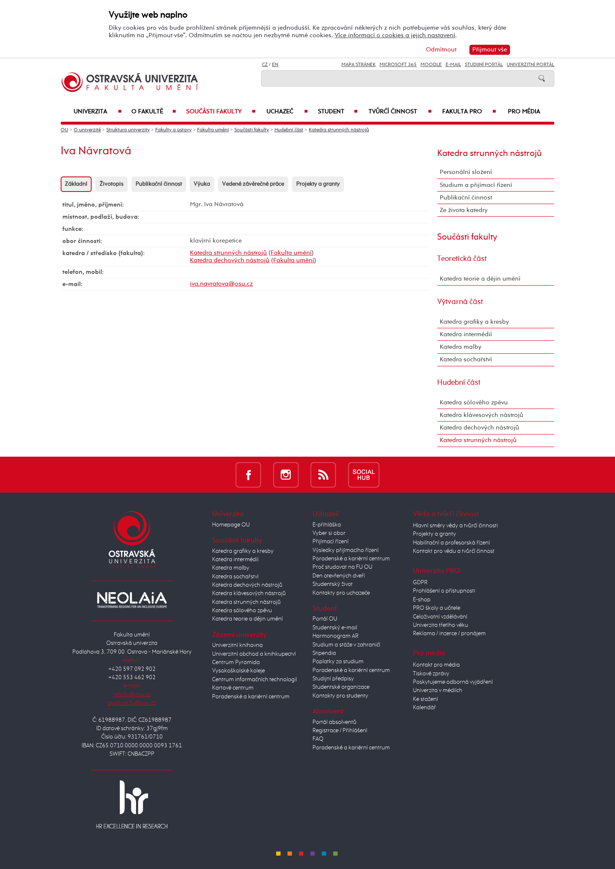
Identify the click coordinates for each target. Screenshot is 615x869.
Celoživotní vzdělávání (440, 617)
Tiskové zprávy (431, 674)
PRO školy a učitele (436, 608)
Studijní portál (484, 64)
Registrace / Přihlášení (340, 731)
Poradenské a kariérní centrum (251, 697)
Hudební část (288, 130)
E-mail (453, 64)
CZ (265, 64)
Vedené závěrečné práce (253, 184)
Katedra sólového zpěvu (474, 402)
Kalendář (424, 708)
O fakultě (153, 112)
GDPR (420, 582)
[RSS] (323, 474)
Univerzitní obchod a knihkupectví (254, 654)
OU (64, 130)
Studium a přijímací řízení (476, 185)
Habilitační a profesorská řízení (451, 543)
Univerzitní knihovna (237, 645)
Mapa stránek (358, 64)
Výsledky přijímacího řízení (346, 550)
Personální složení (466, 172)
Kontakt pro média (436, 665)
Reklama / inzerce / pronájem (449, 633)
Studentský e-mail (335, 628)
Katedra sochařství (466, 359)
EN (275, 64)
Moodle (431, 64)
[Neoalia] (131, 600)
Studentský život (333, 584)
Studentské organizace (341, 687)
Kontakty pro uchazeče (341, 593)
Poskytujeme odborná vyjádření (453, 682)
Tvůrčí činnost (400, 112)
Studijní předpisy (333, 679)
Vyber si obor (329, 533)
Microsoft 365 (398, 64)
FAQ (318, 739)
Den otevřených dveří (339, 576)
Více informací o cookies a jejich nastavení (395, 35)
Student (338, 112)
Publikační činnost (159, 184)
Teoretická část (462, 259)
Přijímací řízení (330, 541)
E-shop (421, 600)
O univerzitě (87, 130)
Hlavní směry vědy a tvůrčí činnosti (455, 526)
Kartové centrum (233, 688)
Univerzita (98, 112)
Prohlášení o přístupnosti (444, 591)
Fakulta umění (213, 130)
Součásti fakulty (220, 112)
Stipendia (324, 653)
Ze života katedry (464, 210)
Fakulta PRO (469, 112)
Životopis (111, 184)
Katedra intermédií (466, 334)
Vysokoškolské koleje (238, 671)
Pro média (524, 112)
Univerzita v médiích (437, 690)
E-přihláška (327, 525)
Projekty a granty (318, 184)
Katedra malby (461, 347)
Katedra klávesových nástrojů (481, 415)
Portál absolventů (334, 722)
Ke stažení (425, 699)
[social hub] (363, 474)
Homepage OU (231, 525)
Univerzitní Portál (530, 64)
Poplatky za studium (338, 662)
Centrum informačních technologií (254, 679)
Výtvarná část (460, 302)
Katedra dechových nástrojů (229, 260)
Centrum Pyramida (236, 662)
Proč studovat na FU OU (342, 567)
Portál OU (325, 619)
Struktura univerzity (128, 130)
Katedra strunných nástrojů (339, 130)
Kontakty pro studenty (340, 696)
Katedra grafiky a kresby (474, 322)
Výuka (202, 184)
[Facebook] (248, 474)
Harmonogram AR (336, 636)
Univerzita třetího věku (440, 625)
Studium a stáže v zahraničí (346, 645)
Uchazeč (287, 112)
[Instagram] (286, 474)
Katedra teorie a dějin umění (480, 279)
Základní (76, 184)
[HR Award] (131, 804)
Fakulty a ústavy (173, 130)
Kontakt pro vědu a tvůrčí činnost (454, 551)
